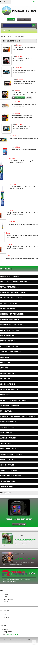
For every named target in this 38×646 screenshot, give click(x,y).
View (29, 97)
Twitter (5, 615)
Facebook (6, 617)
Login (12, 19)
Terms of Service (8, 599)
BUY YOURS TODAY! (19, 524)
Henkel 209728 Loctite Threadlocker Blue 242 (24, 149)
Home (3, 37)
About (5, 596)
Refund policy (8, 602)
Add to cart (20, 98)
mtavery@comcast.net (12, 634)
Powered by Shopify (25, 639)
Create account (24, 19)
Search (6, 594)
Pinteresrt (6, 620)
